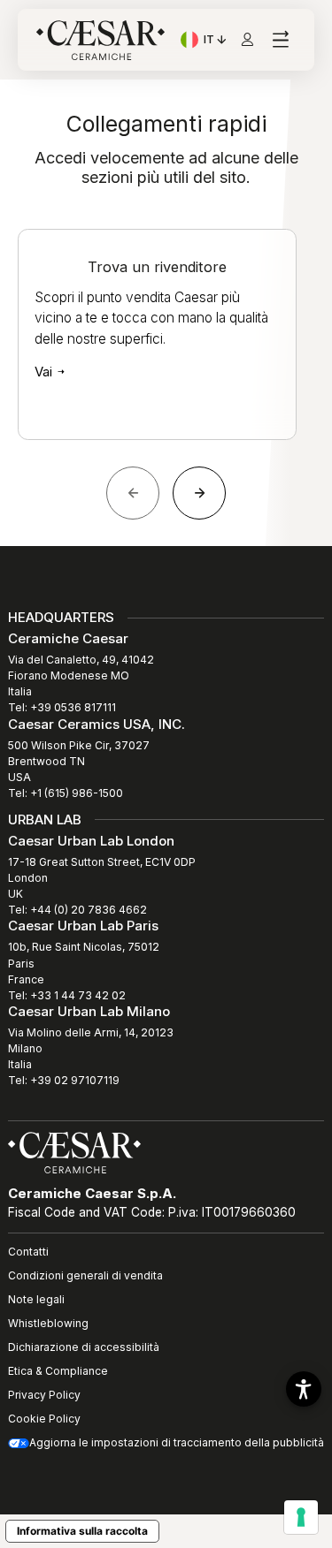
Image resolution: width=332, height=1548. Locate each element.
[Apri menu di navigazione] (280, 40)
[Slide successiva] (199, 493)
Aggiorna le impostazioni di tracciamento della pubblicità (176, 1442)
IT (216, 41)
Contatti (28, 1251)
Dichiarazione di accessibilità (83, 1347)
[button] (303, 1389)
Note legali (36, 1299)
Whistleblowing (48, 1323)
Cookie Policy (44, 1418)
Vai (45, 371)
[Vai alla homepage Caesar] (100, 40)
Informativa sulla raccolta (82, 1530)
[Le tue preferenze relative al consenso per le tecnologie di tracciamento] (301, 1517)
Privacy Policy (44, 1394)
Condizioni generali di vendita (85, 1275)
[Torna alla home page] (74, 1151)
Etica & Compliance (58, 1370)
